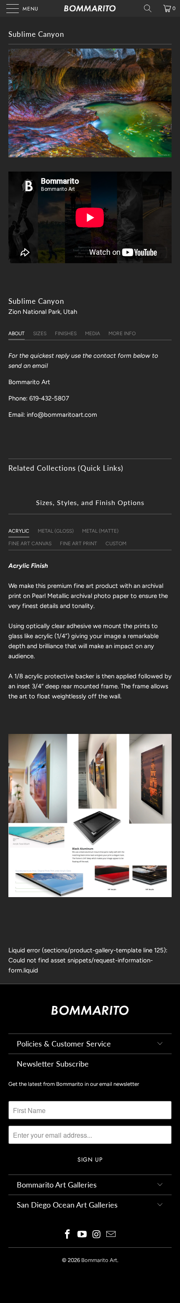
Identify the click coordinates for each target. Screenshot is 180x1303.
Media (92, 333)
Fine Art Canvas (29, 543)
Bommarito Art (99, 1260)
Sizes (39, 333)
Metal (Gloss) (56, 531)
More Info (122, 333)
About (16, 333)
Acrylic (18, 531)
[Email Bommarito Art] (111, 1235)
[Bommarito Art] (90, 8)
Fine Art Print (78, 543)
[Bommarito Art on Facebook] (68, 1235)
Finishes (66, 333)
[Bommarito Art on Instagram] (97, 1235)
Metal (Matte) (100, 531)
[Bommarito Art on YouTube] (82, 1235)
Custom (115, 543)
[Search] (150, 8)
